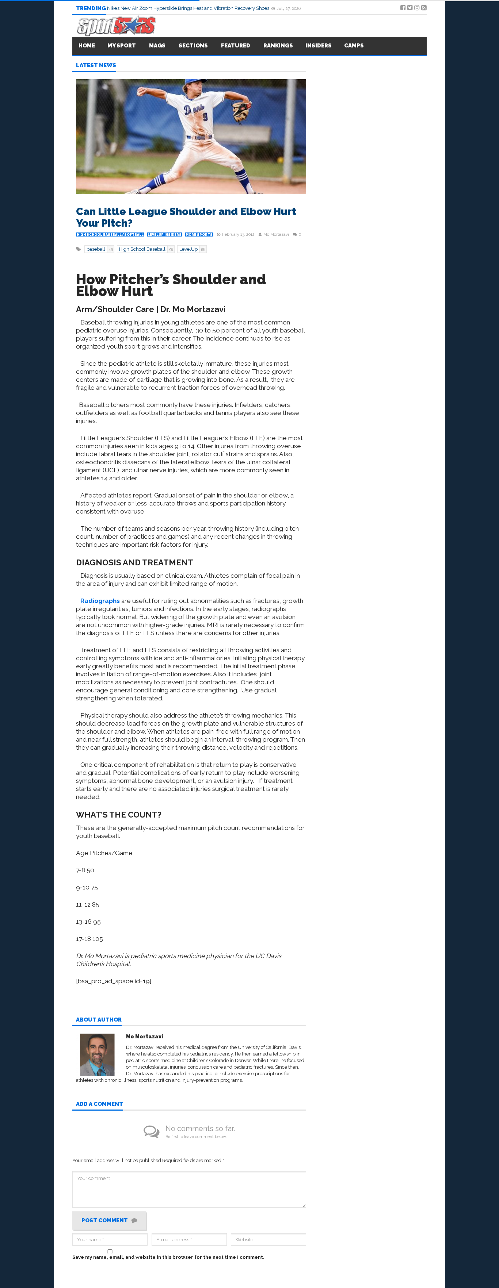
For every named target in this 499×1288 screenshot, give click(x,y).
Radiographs (100, 600)
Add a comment (99, 1104)
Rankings (278, 45)
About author (99, 1020)
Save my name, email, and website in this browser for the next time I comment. (168, 1257)
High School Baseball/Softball (110, 235)
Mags (157, 45)
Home (87, 45)
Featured (235, 45)
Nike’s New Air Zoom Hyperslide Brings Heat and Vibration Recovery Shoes (188, 8)
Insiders (318, 45)
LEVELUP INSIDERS (165, 235)
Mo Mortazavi (276, 234)
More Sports (199, 235)
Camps (354, 45)
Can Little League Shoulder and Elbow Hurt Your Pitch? (186, 217)
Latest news (96, 66)
